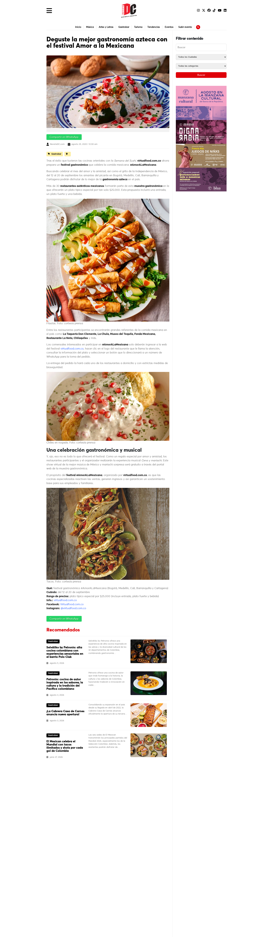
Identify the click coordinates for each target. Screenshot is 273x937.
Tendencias (153, 27)
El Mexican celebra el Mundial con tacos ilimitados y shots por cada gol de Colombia (64, 746)
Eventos (169, 27)
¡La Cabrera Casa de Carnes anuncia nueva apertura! (65, 713)
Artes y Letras (106, 27)
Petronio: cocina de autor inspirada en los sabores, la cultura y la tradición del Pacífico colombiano (64, 684)
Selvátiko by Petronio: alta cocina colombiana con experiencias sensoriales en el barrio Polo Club (64, 652)
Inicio (78, 27)
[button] (49, 10)
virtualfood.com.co (72, 348)
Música (90, 27)
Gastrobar (123, 27)
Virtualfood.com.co (72, 604)
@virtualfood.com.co (73, 608)
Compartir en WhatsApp (64, 137)
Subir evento (185, 27)
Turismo (138, 27)
